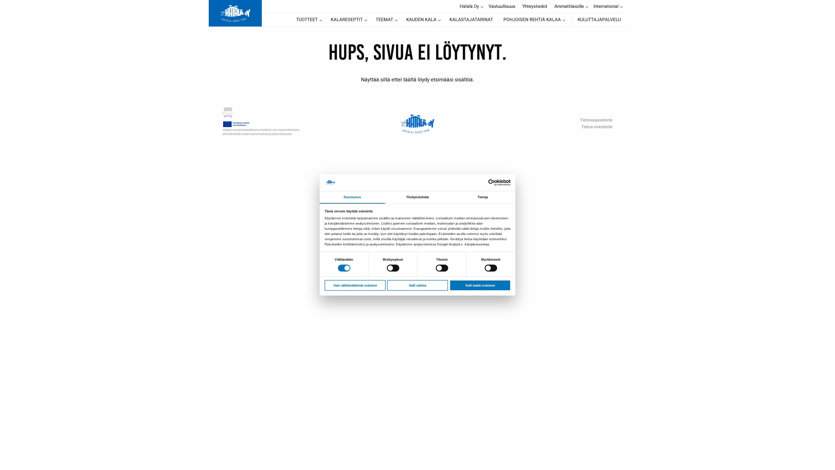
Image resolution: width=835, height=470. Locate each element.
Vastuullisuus (502, 6)
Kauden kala (421, 19)
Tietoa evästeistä (596, 126)
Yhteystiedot (534, 6)
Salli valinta (417, 285)
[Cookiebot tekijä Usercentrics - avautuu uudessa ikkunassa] (492, 182)
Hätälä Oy (469, 6)
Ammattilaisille (569, 6)
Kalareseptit (347, 19)
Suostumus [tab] (352, 197)
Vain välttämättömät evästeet (355, 285)
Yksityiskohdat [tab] (417, 197)
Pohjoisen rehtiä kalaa (532, 19)
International (605, 6)
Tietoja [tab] (483, 197)
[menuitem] (470, 6)
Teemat (384, 19)
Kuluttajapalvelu (599, 19)
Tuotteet (307, 19)
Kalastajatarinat (471, 19)
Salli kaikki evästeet (480, 285)
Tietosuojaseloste (596, 120)
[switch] (393, 268)
